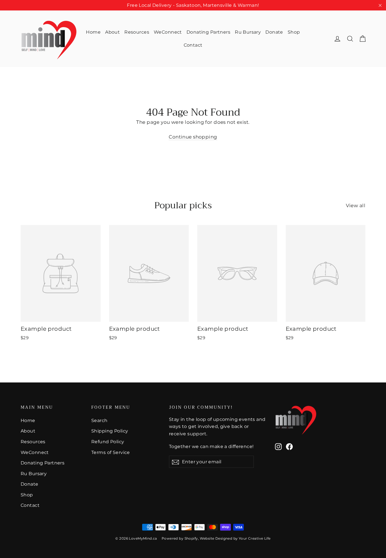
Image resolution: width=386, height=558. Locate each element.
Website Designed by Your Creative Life (235, 538)
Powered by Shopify (180, 538)
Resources (136, 32)
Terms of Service (110, 452)
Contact (193, 45)
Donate (274, 32)
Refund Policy (107, 441)
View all (355, 205)
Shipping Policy (109, 431)
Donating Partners (208, 32)
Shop (294, 32)
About (112, 32)
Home (93, 32)
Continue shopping (193, 137)
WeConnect (168, 32)
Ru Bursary (248, 32)
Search (99, 420)
